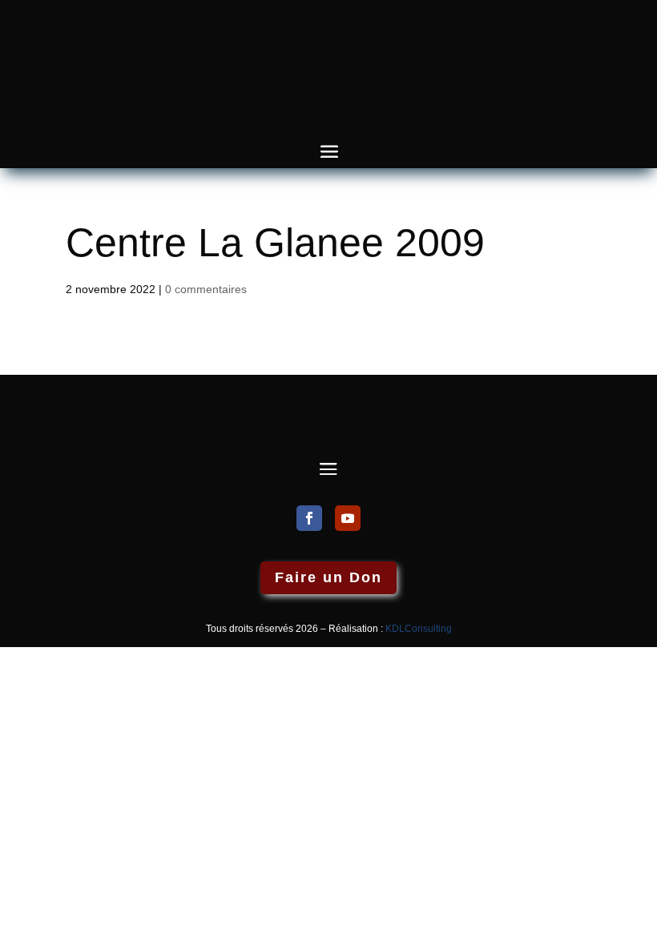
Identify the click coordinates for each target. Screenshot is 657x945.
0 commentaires (206, 289)
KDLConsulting (418, 628)
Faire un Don (328, 577)
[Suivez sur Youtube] (348, 518)
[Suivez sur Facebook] (309, 518)
